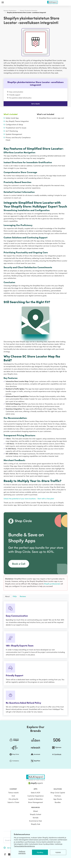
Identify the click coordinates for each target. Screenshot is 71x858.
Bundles (58, 802)
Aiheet (35, 811)
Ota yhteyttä (13, 799)
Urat (13, 796)
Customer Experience (35, 796)
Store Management (35, 802)
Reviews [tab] (23, 596)
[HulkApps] (52, 2)
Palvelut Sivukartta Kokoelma (28, 10)
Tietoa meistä (13, 792)
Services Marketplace (10, 10)
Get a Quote (35, 104)
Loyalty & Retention (35, 799)
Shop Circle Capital (57, 792)
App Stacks (57, 799)
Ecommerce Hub (35, 821)
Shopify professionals (52, 584)
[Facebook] (5, 854)
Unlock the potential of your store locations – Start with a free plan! (29, 498)
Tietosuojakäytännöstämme (24, 846)
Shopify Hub (35, 824)
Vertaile (35, 817)
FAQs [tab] (15, 596)
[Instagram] (9, 854)
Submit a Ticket (13, 802)
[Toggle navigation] (2, 2)
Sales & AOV (35, 792)
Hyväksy (40, 852)
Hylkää (58, 852)
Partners (57, 796)
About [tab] (7, 596)
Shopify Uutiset (35, 814)
